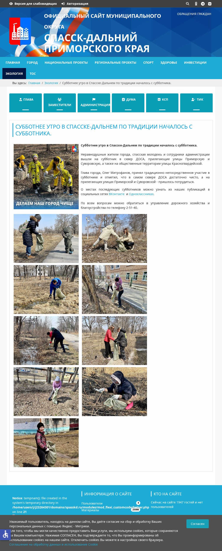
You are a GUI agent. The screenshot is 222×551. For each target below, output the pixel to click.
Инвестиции (195, 62)
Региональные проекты (115, 62)
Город (32, 62)
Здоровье (168, 62)
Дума (131, 99)
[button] (196, 3)
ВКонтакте (116, 194)
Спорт (148, 62)
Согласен (197, 524)
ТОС (33, 73)
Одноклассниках (141, 194)
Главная (13, 62)
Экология (14, 73)
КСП (165, 99)
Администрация (95, 105)
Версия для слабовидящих (36, 4)
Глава (28, 99)
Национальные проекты (66, 62)
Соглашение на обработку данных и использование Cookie (53, 544)
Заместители (59, 105)
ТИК (200, 99)
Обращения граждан (194, 14)
